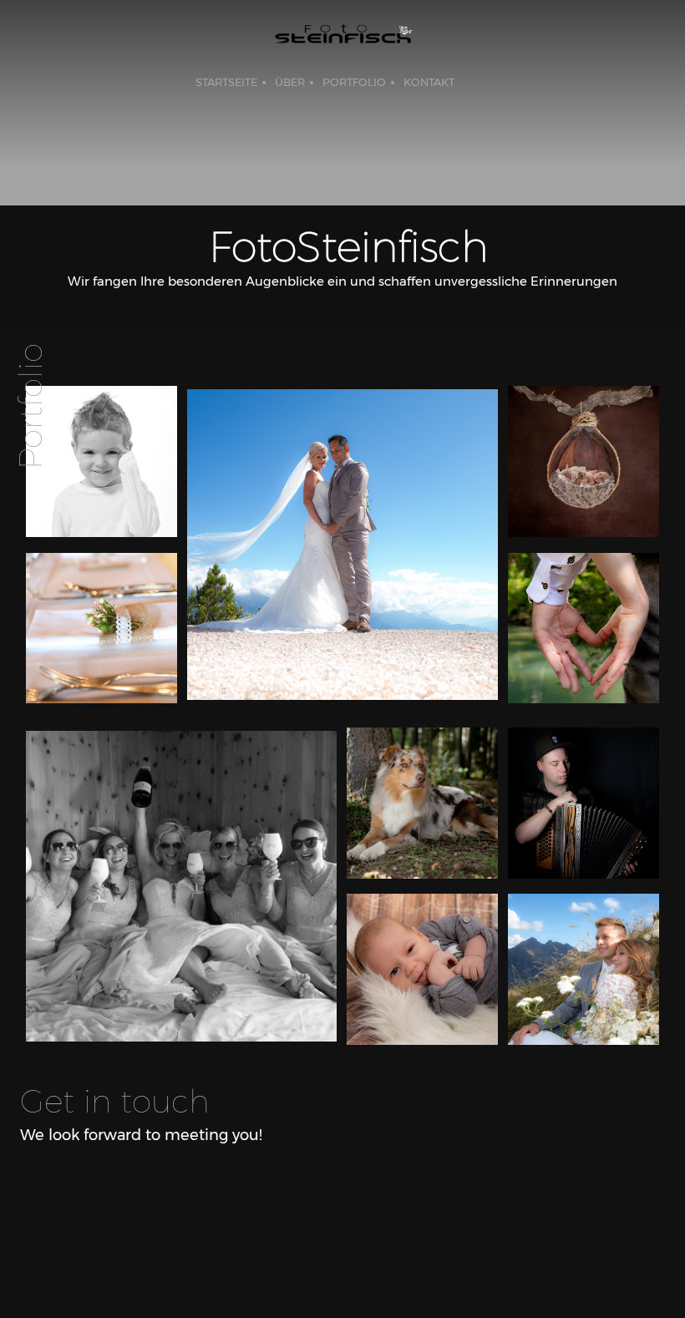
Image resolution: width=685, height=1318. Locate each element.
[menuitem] (226, 83)
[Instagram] (133, 1189)
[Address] (100, 1189)
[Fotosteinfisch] (342, 37)
